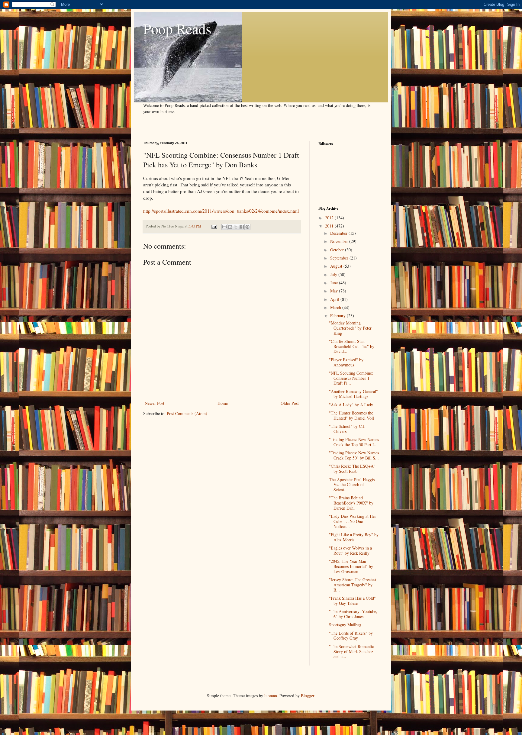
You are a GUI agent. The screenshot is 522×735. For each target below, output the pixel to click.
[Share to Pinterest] (247, 227)
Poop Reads (177, 28)
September (340, 258)
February (338, 315)
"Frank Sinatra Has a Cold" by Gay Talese (352, 600)
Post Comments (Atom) (187, 413)
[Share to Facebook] (242, 227)
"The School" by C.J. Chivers (347, 428)
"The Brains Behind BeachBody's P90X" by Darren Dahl (351, 503)
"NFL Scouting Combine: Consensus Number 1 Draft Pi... (351, 378)
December (339, 233)
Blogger (307, 695)
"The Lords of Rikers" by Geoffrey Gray (351, 635)
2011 (330, 226)
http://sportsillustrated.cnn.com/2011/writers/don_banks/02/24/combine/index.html (221, 211)
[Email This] (224, 227)
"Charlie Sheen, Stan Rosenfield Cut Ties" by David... (351, 346)
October (337, 250)
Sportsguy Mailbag (345, 624)
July (334, 274)
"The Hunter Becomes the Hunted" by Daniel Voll (351, 415)
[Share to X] (236, 227)
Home (223, 403)
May (334, 291)
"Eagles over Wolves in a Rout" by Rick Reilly (350, 550)
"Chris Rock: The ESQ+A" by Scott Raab (352, 468)
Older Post (290, 403)
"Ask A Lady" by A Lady (351, 405)
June (334, 282)
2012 (330, 218)
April (335, 299)
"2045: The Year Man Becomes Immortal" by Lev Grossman (351, 566)
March (336, 307)
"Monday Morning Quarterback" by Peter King (350, 328)
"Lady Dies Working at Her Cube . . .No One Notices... (352, 521)
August (336, 266)
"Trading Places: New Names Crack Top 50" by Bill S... (354, 455)
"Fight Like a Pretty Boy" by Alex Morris (354, 537)
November (339, 241)
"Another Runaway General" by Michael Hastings (353, 393)
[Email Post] (214, 226)
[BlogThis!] (230, 227)
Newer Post (154, 403)
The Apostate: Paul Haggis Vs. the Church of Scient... (352, 485)
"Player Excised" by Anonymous (346, 362)
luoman (270, 695)
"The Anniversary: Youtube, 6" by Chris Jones (353, 613)
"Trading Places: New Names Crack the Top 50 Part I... (354, 442)
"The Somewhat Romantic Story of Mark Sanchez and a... (351, 651)
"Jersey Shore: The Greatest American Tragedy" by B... (352, 585)
